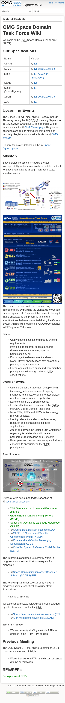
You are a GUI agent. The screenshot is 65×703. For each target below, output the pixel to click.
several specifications (18, 501)
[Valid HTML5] (39, 692)
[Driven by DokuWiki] (32, 695)
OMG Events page (34, 127)
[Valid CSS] (52, 692)
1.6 (35, 82)
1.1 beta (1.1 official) (45, 68)
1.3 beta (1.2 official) (45, 96)
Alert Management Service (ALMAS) (33, 618)
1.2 (35, 88)
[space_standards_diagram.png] (32, 475)
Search (30, 11)
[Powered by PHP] (26, 692)
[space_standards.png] (32, 194)
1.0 (35, 101)
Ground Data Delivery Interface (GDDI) (34, 529)
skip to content (56, 2)
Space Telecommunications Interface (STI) (36, 614)
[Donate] (12, 692)
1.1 (35, 63)
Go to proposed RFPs (15, 676)
